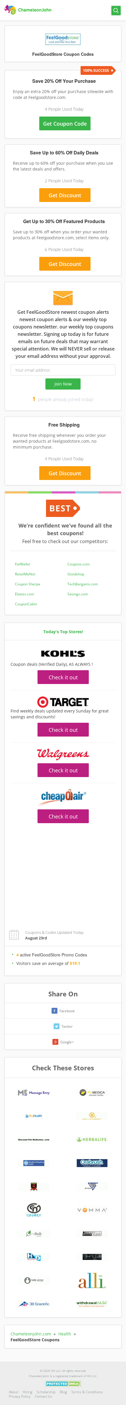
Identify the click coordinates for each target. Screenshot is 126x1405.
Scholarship (46, 1392)
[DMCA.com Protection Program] (63, 1383)
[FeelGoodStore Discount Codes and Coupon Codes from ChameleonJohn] (28, 10)
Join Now (63, 384)
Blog (63, 1392)
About (13, 1392)
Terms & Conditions (87, 1392)
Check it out (63, 677)
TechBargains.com (82, 584)
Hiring (27, 1392)
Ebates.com (24, 594)
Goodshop (75, 574)
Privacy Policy (19, 1396)
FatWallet (22, 564)
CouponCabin (26, 604)
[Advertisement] (63, 276)
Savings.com (77, 594)
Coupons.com (78, 564)
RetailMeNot (25, 574)
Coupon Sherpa (27, 584)
